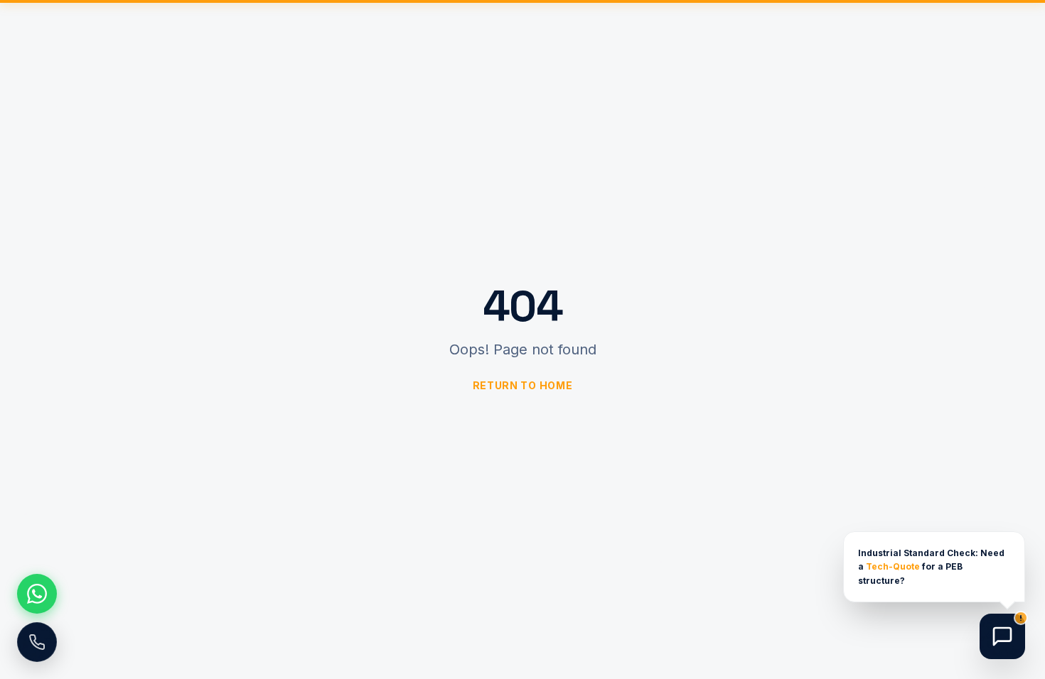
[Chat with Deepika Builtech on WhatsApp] (37, 594)
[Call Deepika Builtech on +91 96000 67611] (37, 642)
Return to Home (523, 385)
